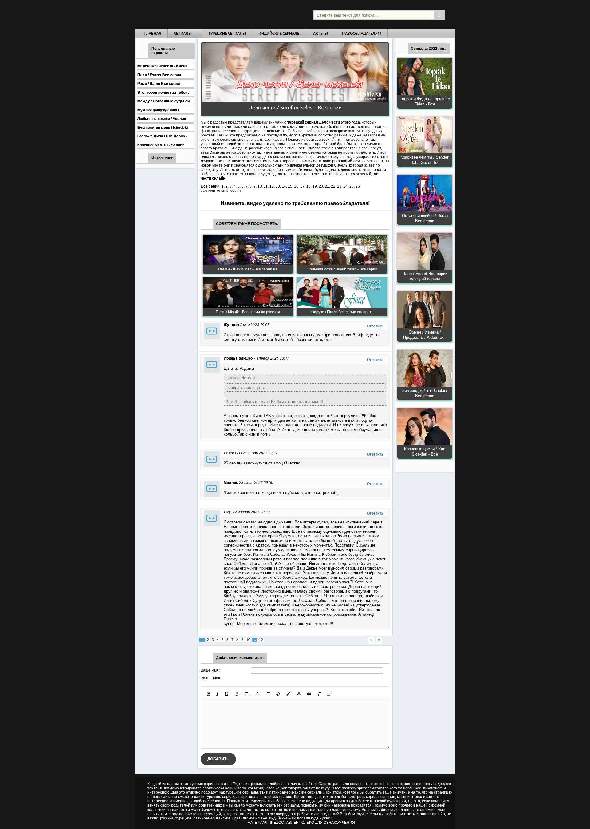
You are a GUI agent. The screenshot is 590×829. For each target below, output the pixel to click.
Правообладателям (360, 33)
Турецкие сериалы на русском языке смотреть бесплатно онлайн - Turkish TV (192, 14)
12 (261, 640)
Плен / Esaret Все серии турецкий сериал (424, 276)
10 (248, 640)
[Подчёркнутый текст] (227, 694)
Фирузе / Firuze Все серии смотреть (342, 312)
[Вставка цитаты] (309, 694)
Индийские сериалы (279, 33)
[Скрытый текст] (299, 694)
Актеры (320, 33)
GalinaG (231, 453)
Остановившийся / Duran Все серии (425, 218)
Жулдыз (231, 325)
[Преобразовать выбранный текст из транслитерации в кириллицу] (319, 694)
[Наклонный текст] (217, 694)
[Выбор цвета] (288, 694)
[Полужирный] (209, 694)
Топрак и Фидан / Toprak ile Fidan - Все (425, 101)
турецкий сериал (302, 122)
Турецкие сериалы (227, 33)
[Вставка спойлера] (329, 694)
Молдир (231, 482)
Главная (152, 33)
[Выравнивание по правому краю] (267, 694)
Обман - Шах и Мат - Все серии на (247, 269)
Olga (228, 512)
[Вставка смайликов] (278, 694)
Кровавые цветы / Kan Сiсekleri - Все (424, 451)
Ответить (375, 326)
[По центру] (257, 694)
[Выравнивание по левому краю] (247, 694)
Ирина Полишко (238, 358)
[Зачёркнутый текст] (237, 694)
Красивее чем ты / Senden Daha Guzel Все (424, 160)
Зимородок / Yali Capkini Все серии (424, 393)
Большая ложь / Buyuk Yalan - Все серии (342, 269)
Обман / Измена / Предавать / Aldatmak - (424, 335)
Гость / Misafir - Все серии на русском (248, 312)
